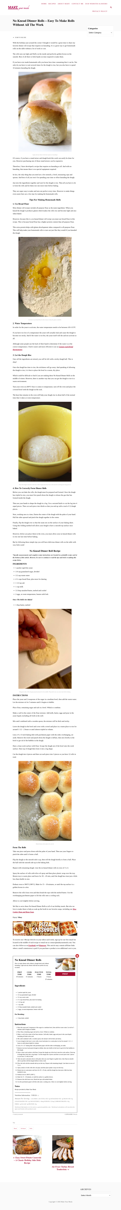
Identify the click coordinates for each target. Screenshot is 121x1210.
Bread (15, 1128)
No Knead (23, 1128)
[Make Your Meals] (19, 7)
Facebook (32, 945)
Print (65, 974)
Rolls (31, 1128)
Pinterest (42, 945)
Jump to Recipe (20, 37)
